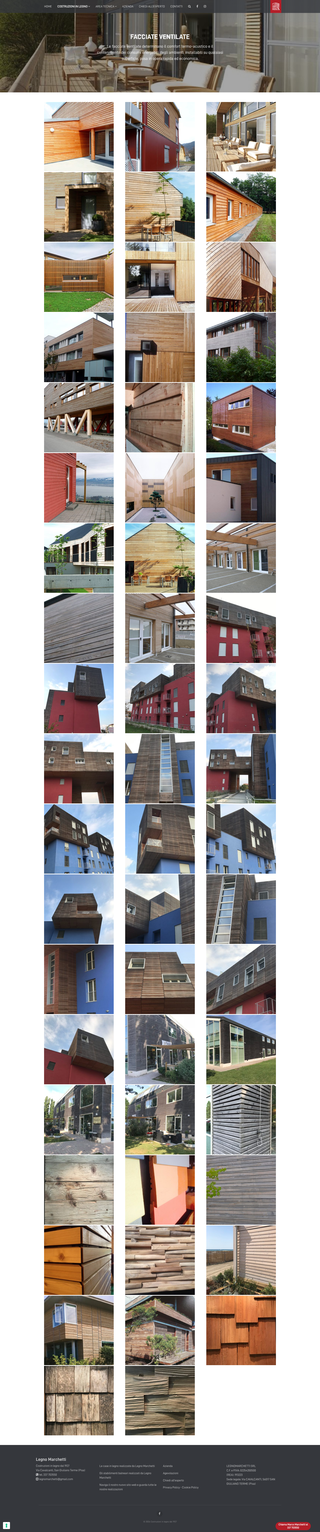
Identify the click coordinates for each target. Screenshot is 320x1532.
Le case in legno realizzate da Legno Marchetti (127, 1466)
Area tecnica (105, 6)
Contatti (176, 6)
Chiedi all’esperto (152, 6)
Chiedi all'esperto (173, 1480)
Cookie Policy (190, 1487)
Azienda (127, 6)
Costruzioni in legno (72, 6)
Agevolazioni (170, 1473)
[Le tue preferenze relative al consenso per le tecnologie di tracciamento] (6, 1525)
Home (48, 6)
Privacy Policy (171, 1487)
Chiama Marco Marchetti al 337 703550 (293, 1526)
